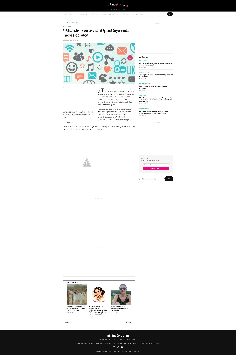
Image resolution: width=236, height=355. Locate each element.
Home (68, 22)
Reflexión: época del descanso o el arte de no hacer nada (119, 308)
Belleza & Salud (145, 83)
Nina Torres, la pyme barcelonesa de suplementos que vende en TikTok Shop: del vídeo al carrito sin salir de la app (98, 310)
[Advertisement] (99, 213)
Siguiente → (130, 322)
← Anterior (67, 322)
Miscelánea (74, 22)
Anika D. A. (66, 40)
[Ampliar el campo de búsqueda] (170, 14)
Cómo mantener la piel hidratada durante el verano (153, 87)
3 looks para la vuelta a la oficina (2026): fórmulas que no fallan (156, 76)
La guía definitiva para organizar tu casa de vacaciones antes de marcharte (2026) (153, 112)
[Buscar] (168, 178)
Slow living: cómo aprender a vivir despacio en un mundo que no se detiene (76, 308)
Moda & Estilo (144, 72)
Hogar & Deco (144, 108)
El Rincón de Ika (118, 336)
